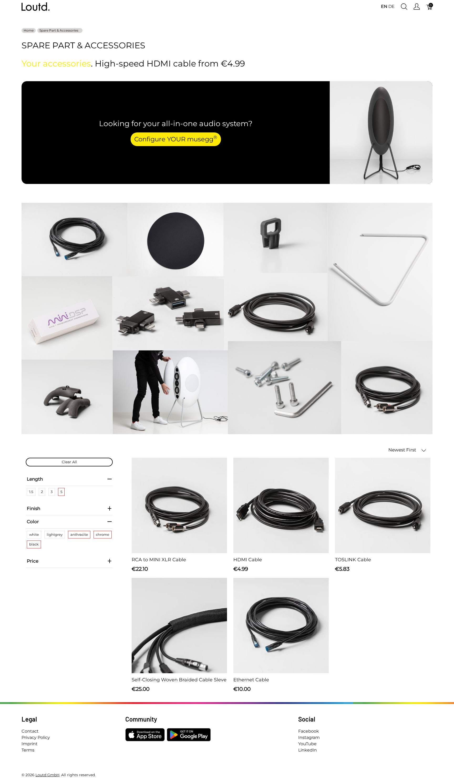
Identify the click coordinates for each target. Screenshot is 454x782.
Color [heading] (33, 521)
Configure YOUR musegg (175, 139)
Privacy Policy (36, 737)
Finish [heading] (33, 508)
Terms (28, 750)
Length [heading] (35, 479)
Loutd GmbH (47, 775)
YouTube (307, 743)
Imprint (30, 743)
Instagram (309, 737)
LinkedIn (307, 750)
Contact (30, 731)
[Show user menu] (417, 6)
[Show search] (404, 6)
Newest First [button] (402, 449)
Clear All (69, 462)
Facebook (308, 731)
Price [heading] (32, 561)
